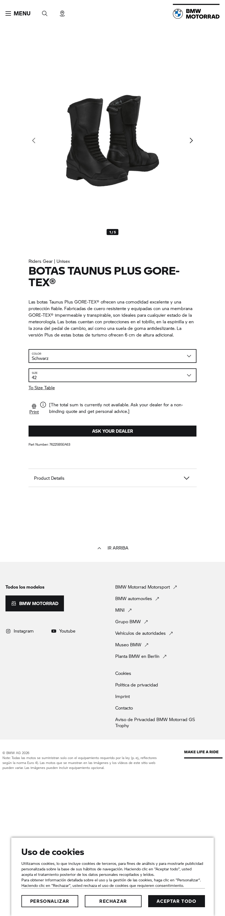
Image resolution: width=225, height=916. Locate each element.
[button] (17, 13)
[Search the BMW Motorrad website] (44, 11)
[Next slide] (190, 140)
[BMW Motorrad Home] (196, 14)
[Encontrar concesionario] (62, 11)
